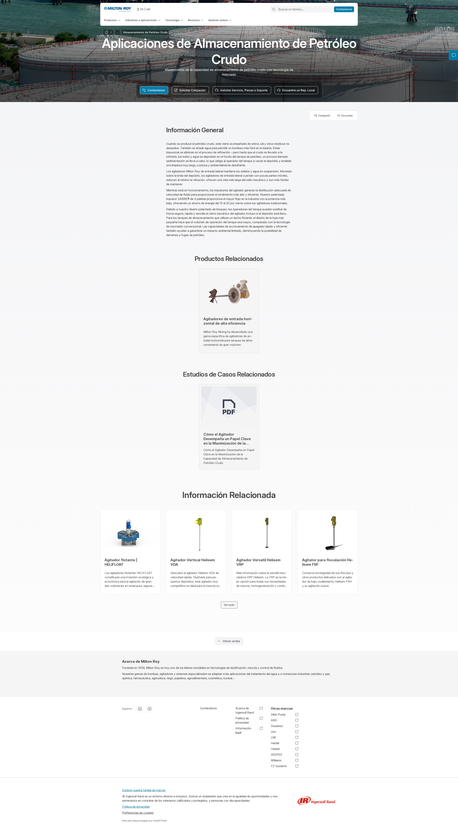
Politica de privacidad (136, 806)
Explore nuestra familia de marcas (143, 790)
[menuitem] (112, 20)
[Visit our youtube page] (149, 708)
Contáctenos (208, 708)
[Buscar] (274, 9)
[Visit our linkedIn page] (140, 708)
